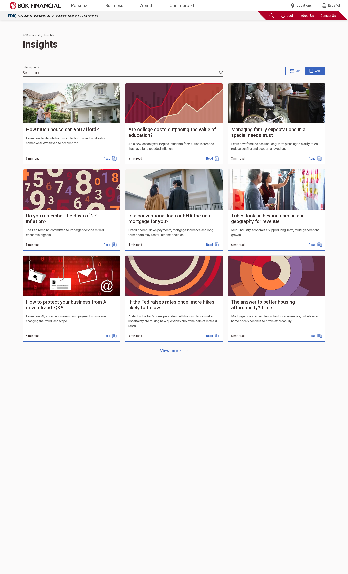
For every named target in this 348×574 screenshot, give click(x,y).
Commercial (182, 5)
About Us (307, 16)
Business (114, 5)
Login (290, 16)
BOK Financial (31, 35)
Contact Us (328, 16)
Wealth (146, 5)
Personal (80, 5)
